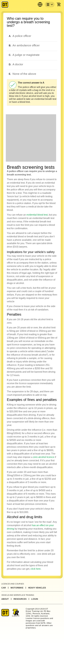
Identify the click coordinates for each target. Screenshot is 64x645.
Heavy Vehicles (37, 588)
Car (3, 588)
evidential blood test (37, 214)
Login (34, 599)
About (5, 599)
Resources (20, 599)
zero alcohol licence (43, 457)
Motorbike (17, 588)
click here (36, 569)
